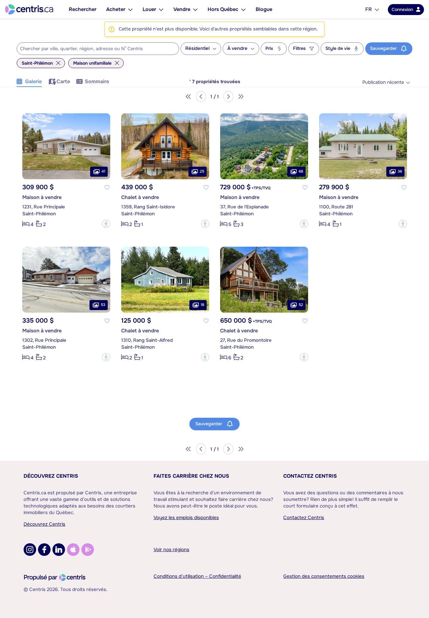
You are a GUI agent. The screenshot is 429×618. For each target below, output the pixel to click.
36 (400, 171)
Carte (63, 81)
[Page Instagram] (30, 549)
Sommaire (97, 81)
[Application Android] (87, 549)
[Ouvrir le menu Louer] (161, 9)
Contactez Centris (310, 476)
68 (301, 171)
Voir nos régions (171, 549)
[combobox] (98, 48)
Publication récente (383, 82)
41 (103, 171)
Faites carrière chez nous (191, 476)
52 (301, 304)
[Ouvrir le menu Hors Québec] (243, 9)
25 (202, 171)
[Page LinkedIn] (58, 549)
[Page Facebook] (44, 549)
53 (103, 304)
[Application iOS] (73, 549)
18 (202, 304)
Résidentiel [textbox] (197, 48)
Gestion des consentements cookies (323, 576)
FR (368, 9)
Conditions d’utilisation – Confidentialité (197, 576)
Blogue (264, 9)
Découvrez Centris (51, 476)
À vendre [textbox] (237, 48)
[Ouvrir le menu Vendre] (195, 9)
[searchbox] (94, 49)
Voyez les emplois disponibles (186, 517)
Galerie (33, 81)
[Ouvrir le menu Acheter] (130, 9)
